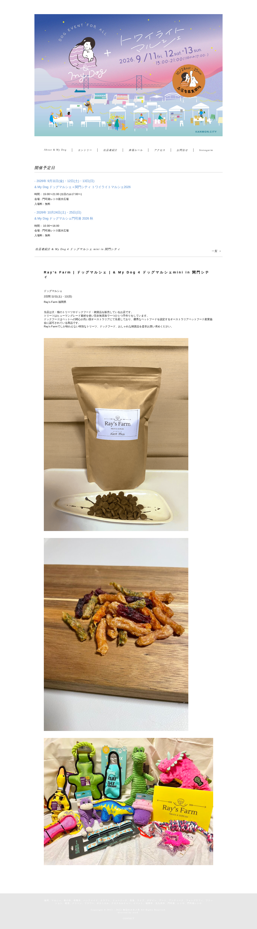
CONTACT (128, 918)
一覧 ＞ (216, 251)
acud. (136, 912)
